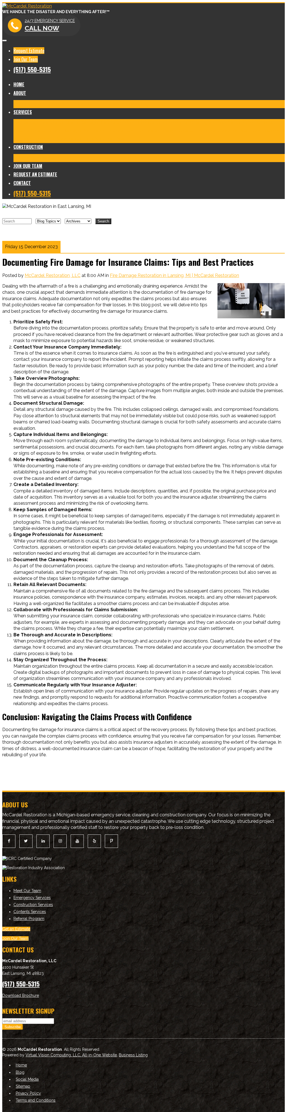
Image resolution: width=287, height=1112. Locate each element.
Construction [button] (28, 147)
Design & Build (134, 157)
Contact (22, 183)
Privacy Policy (28, 1093)
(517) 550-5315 (32, 69)
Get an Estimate (16, 929)
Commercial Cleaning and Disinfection (202, 122)
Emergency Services (32, 897)
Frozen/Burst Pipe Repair (133, 130)
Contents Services (94, 138)
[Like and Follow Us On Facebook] (8, 841)
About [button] (19, 93)
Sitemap (23, 1086)
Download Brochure (20, 995)
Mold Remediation (143, 122)
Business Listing (133, 1055)
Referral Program (28, 918)
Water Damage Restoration (94, 122)
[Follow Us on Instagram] (60, 841)
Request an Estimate (35, 174)
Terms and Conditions (35, 1100)
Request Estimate (28, 50)
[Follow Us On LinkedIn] (43, 841)
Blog (144, 103)
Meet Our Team (29, 103)
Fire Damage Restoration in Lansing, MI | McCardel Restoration (174, 275)
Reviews (129, 103)
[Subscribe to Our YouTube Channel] (77, 841)
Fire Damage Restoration (39, 122)
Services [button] (22, 112)
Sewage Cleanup (178, 130)
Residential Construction (38, 157)
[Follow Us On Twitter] (26, 841)
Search (103, 221)
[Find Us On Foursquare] (111, 841)
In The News (106, 103)
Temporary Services (217, 130)
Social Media (27, 1079)
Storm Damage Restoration (77, 130)
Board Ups (250, 130)
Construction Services (33, 904)
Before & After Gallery (69, 103)
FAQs (119, 138)
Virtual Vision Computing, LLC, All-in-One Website (71, 1055)
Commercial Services (52, 138)
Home (18, 84)
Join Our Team (25, 59)
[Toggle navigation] (4, 40)
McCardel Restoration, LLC (52, 275)
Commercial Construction (91, 157)
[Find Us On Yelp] (94, 841)
